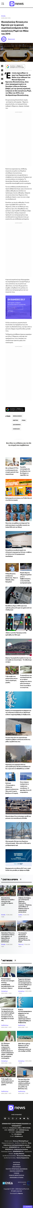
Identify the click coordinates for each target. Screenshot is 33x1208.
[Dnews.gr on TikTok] (16, 1118)
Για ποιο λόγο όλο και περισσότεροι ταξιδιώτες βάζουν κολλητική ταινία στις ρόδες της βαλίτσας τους (18, 739)
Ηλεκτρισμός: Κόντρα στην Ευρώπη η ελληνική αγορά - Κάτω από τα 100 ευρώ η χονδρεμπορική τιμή (18, 843)
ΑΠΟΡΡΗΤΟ (28, 1206)
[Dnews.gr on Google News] (20, 1118)
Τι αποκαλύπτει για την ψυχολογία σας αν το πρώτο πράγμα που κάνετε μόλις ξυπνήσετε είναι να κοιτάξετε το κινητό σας (26, 681)
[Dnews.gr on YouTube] (24, 1118)
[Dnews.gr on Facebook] (5, 1118)
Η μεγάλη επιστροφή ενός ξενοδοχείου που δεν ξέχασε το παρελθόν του (25, 471)
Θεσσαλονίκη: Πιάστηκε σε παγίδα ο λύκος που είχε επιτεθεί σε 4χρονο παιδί (7, 901)
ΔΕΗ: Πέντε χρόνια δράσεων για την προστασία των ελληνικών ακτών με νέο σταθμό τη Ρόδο (24, 1047)
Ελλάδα (3, 16)
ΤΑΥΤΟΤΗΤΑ (16, 1162)
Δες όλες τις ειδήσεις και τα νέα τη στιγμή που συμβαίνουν (18, 444)
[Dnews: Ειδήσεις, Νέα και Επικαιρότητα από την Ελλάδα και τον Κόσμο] (16, 3)
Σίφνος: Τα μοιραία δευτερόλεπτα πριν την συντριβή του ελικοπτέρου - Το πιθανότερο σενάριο (19, 660)
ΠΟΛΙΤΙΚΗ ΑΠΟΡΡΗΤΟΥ (16, 1171)
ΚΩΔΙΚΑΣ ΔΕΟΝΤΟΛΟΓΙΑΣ (16, 1175)
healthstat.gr (4, 1025)
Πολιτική (20, 944)
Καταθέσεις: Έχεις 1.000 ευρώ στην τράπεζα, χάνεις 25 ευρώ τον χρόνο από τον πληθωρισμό (19, 607)
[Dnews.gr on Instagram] (12, 1118)
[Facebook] (2, 66)
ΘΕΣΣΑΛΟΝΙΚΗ (17, 416)
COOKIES (16, 1173)
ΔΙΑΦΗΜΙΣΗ (16, 1164)
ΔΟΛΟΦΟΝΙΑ (17, 424)
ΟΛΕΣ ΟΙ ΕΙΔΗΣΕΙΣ (16, 1114)
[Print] (2, 83)
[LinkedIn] (2, 74)
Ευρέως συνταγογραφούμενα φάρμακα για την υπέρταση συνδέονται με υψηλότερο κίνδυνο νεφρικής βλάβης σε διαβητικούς (18, 712)
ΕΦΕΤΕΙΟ (15, 420)
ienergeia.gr (4, 991)
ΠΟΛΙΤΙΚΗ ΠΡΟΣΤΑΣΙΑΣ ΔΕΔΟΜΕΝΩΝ (16, 1169)
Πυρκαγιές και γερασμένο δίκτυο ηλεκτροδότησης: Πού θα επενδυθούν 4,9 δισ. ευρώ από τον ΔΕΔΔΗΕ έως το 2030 (18, 766)
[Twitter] (2, 70)
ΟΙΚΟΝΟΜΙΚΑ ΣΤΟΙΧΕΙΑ (16, 1177)
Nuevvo (20, 1193)
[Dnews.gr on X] (8, 1118)
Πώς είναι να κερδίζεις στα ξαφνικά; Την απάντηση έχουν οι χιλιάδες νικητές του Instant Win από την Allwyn (18, 525)
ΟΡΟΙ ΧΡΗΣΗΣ (16, 1166)
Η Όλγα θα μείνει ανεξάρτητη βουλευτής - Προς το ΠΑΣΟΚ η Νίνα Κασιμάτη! (12, 577)
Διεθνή (20, 914)
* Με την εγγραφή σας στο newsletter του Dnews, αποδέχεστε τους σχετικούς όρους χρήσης (17, 314)
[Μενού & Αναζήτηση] (2, 3)
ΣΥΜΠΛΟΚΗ (16, 429)
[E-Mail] (2, 79)
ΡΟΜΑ (23, 420)
